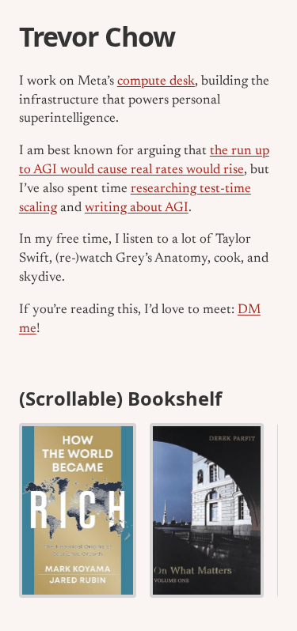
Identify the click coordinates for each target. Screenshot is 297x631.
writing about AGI (136, 208)
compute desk (156, 82)
